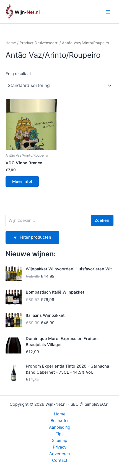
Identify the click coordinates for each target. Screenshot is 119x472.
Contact (59, 460)
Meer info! (22, 181)
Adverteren (59, 453)
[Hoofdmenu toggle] (107, 11)
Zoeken (102, 220)
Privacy (59, 447)
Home (11, 43)
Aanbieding (59, 427)
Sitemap (59, 440)
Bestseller (60, 420)
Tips (60, 433)
